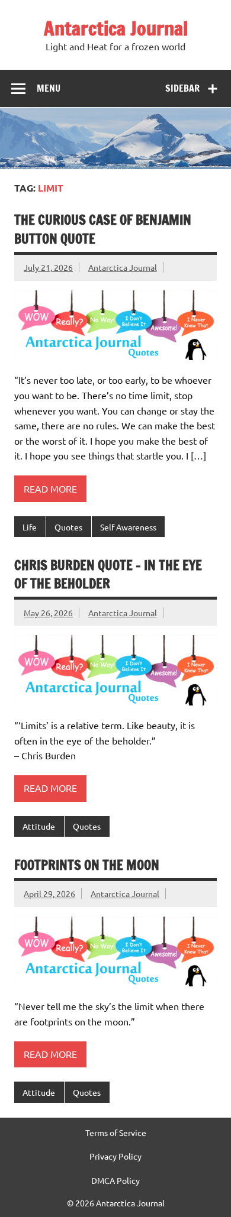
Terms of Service (115, 1132)
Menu (48, 88)
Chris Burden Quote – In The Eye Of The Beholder (108, 574)
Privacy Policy (115, 1156)
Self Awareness (128, 527)
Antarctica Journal (116, 28)
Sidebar (182, 88)
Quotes (68, 527)
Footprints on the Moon (86, 865)
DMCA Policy (115, 1180)
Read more (50, 488)
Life (30, 527)
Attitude (39, 826)
